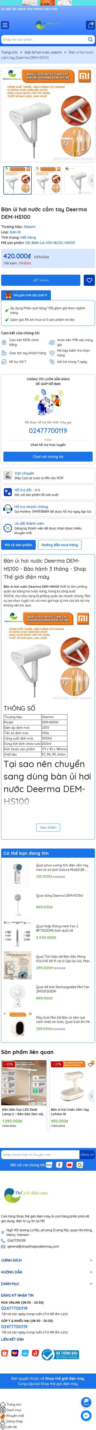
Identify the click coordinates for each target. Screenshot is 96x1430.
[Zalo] (49, 1165)
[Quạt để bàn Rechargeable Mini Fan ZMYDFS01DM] (18, 996)
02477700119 (48, 430)
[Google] (79, 1165)
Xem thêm (48, 827)
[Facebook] (59, 1165)
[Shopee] (4, 1353)
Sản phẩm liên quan (27, 1052)
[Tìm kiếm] (90, 39)
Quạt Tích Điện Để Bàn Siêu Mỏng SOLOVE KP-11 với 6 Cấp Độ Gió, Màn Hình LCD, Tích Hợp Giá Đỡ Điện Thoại (63, 959)
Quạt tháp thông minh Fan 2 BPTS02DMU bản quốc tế (57, 928)
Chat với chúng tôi (48, 456)
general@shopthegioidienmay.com (33, 1246)
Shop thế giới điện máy (59, 1384)
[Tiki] (25, 1353)
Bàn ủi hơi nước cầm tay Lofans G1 (70, 1112)
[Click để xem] (48, 115)
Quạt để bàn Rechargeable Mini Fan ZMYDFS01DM (62, 989)
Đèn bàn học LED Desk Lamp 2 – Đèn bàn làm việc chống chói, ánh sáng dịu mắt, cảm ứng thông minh (23, 1112)
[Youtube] (69, 1165)
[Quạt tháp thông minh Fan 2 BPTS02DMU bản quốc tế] (18, 935)
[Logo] (48, 25)
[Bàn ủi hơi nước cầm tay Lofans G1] (72, 1083)
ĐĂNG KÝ (87, 1155)
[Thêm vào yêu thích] (89, 280)
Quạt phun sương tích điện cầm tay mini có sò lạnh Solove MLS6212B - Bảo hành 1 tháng (62, 867)
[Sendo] (35, 1353)
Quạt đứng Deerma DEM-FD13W (59, 896)
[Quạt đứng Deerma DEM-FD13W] (18, 904)
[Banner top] (48, 2)
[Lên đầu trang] (86, 1389)
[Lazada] (15, 1353)
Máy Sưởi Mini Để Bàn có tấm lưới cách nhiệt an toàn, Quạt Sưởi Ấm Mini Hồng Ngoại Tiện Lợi (64, 1020)
